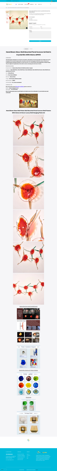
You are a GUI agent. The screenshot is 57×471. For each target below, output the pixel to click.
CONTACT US (40, 4)
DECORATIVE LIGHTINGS (20, 454)
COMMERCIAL (32, 4)
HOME (16, 4)
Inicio (6, 7)
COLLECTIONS (26, 4)
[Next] (26, 19)
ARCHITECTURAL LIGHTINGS (21, 456)
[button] (28, 53)
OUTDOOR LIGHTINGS (20, 458)
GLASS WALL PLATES (20, 459)
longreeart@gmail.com (10, 459)
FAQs (27, 458)
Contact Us (28, 455)
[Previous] (10, 19)
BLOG (36, 4)
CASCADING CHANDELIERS (21, 455)
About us (28, 454)
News (27, 456)
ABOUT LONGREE (20, 4)
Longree (37, 469)
